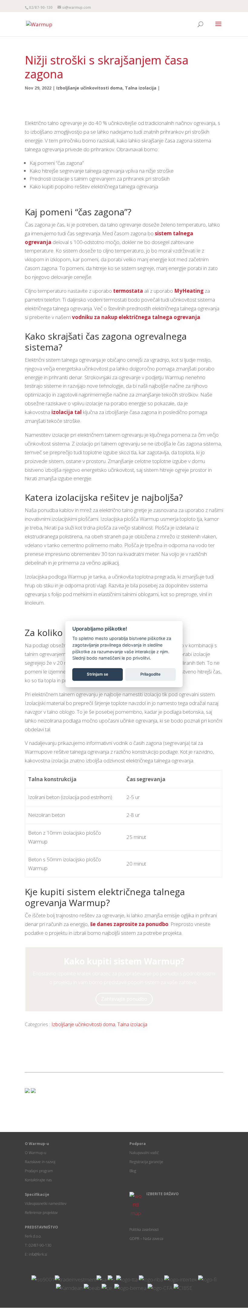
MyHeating (189, 290)
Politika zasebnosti (144, 1229)
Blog (132, 1170)
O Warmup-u (35, 1152)
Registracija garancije (146, 1161)
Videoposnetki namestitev (46, 1203)
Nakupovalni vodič (144, 1152)
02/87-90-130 (41, 7)
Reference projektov (41, 1212)
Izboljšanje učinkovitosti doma (89, 88)
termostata (128, 290)
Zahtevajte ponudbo (124, 999)
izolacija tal (66, 412)
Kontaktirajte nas (38, 1179)
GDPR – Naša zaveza (146, 1238)
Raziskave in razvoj (40, 1161)
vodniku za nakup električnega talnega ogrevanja (136, 317)
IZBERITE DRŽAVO (162, 1193)
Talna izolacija (140, 88)
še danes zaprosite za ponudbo (129, 924)
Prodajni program (39, 1170)
